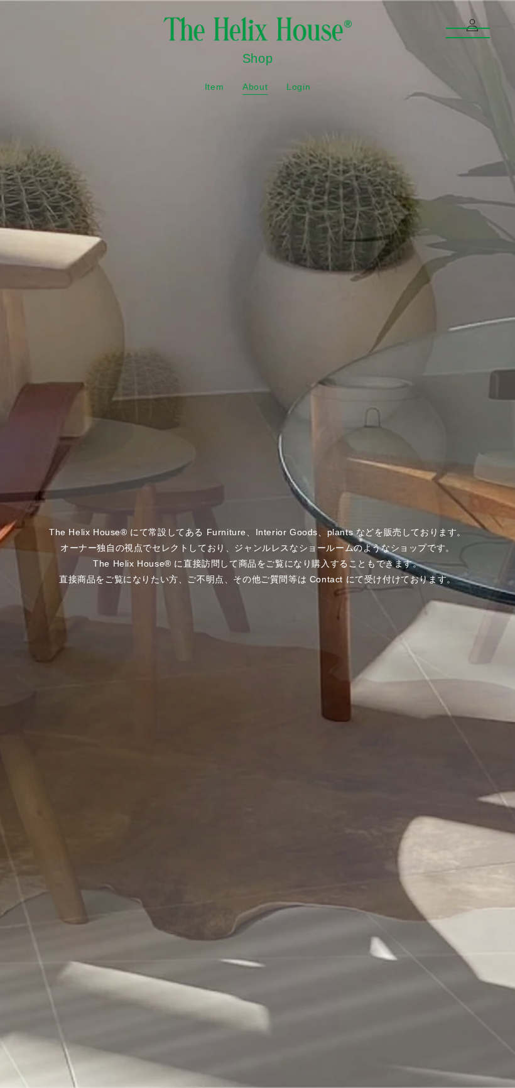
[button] (30, 25)
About (255, 87)
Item (214, 87)
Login (298, 87)
